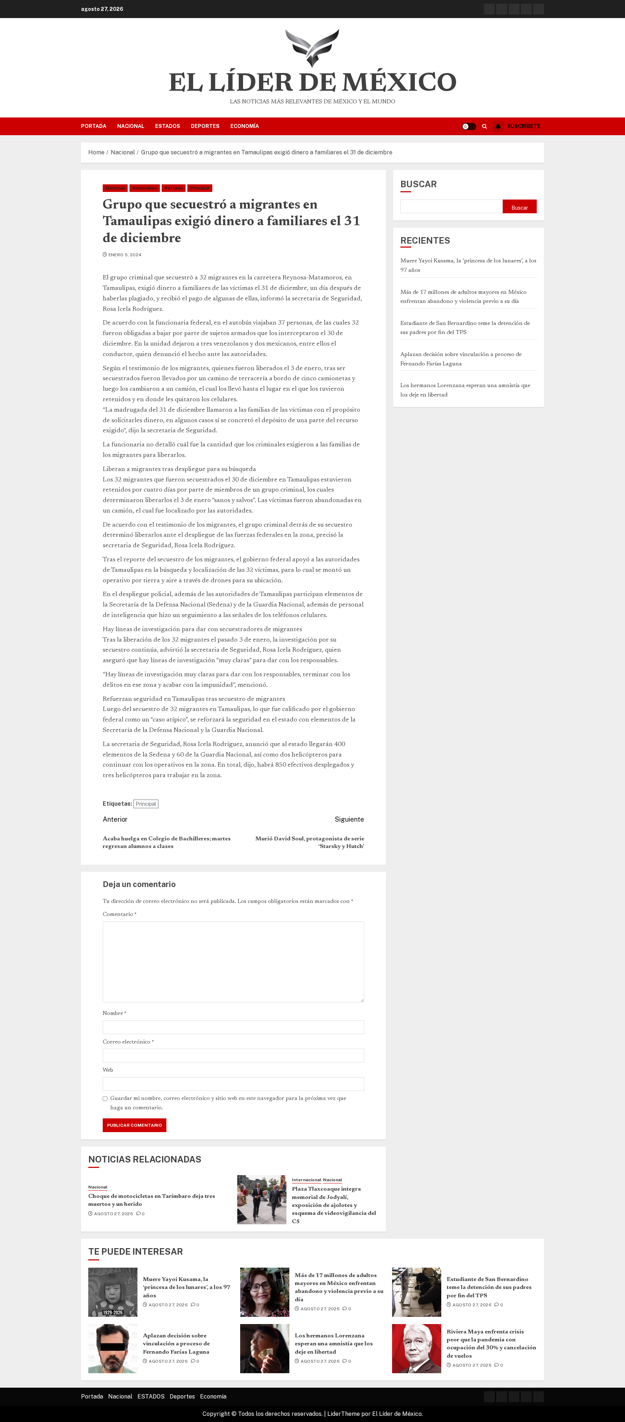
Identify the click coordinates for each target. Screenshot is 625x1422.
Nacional (130, 126)
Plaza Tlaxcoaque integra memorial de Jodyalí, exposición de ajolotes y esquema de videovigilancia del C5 (334, 1205)
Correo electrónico (128, 1042)
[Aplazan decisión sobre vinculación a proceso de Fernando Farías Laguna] (112, 1348)
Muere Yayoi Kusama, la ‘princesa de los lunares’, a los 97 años (186, 1288)
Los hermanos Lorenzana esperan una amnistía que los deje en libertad (334, 1344)
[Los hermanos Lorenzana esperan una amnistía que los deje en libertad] (264, 1348)
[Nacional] (501, 9)
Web (108, 1070)
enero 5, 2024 (125, 254)
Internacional (306, 1179)
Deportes (205, 126)
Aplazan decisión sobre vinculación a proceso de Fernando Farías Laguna (176, 1344)
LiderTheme (343, 1413)
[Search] (484, 126)
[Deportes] (526, 9)
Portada (93, 126)
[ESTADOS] (514, 9)
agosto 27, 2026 (113, 1213)
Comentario (120, 914)
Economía (244, 126)
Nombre (115, 1013)
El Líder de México (312, 85)
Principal (199, 187)
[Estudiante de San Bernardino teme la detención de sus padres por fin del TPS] (416, 1292)
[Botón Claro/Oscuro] (469, 126)
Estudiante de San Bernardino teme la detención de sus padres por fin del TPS (489, 1288)
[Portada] (489, 9)
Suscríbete (523, 126)
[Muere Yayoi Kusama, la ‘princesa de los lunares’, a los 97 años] (112, 1292)
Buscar (418, 184)
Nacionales (144, 187)
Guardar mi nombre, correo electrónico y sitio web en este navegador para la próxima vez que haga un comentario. (228, 1103)
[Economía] (538, 9)
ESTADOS (167, 126)
